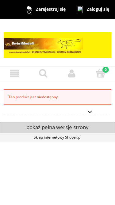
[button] (14, 73)
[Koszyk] (100, 73)
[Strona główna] (57, 42)
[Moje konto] (72, 73)
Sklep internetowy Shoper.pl (57, 137)
